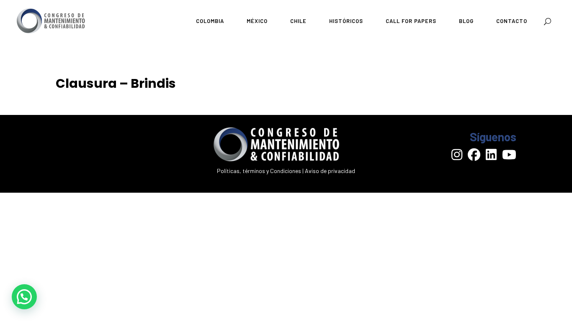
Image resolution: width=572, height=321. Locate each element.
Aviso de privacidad (330, 170)
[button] (24, 296)
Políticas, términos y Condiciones (259, 170)
